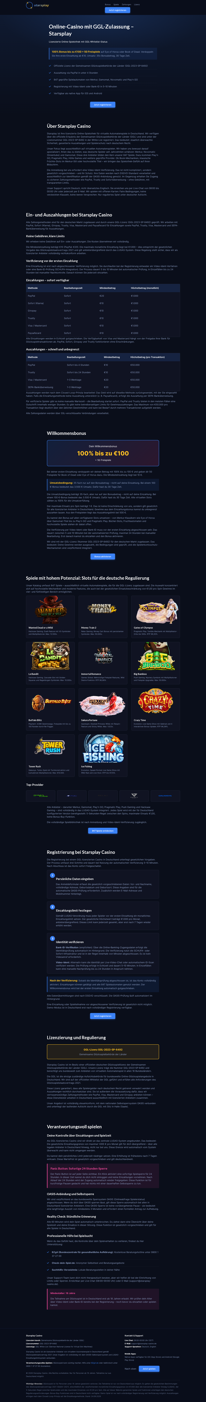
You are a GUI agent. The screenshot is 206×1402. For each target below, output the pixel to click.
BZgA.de (94, 1363)
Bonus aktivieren (102, 556)
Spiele (116, 4)
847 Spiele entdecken (103, 830)
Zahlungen (126, 4)
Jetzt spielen (149, 1368)
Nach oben (130, 1368)
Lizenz (137, 4)
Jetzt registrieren (117, 10)
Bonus (108, 4)
